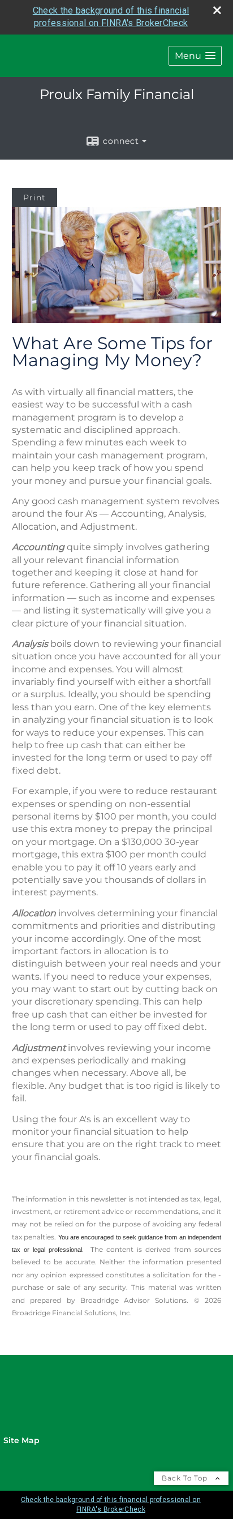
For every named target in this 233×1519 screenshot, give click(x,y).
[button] (195, 56)
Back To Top (186, 1478)
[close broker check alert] (217, 10)
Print (34, 197)
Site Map (21, 1440)
